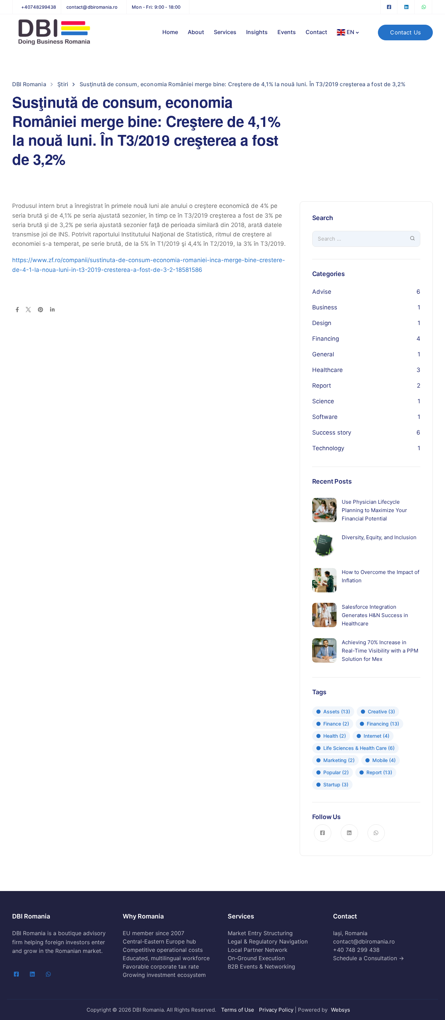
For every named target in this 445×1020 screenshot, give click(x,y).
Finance (336, 724)
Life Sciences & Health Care (359, 748)
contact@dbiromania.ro (364, 941)
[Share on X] (28, 310)
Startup (335, 784)
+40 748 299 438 (356, 949)
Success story (331, 432)
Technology (328, 448)
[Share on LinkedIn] (52, 310)
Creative (381, 711)
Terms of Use (237, 1009)
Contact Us (405, 32)
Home (170, 32)
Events (286, 32)
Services (225, 32)
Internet (376, 736)
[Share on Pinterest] (40, 310)
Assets (336, 711)
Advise (321, 291)
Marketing (339, 760)
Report (321, 385)
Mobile (384, 760)
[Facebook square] (389, 7)
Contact (316, 32)
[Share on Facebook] (17, 310)
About (196, 32)
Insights (257, 32)
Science (323, 401)
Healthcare (327, 369)
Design (321, 322)
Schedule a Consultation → (368, 958)
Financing (325, 338)
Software (325, 416)
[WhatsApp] (423, 7)
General (323, 354)
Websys (340, 1009)
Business (324, 307)
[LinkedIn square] (406, 7)
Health (334, 736)
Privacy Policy (276, 1009)
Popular (336, 772)
